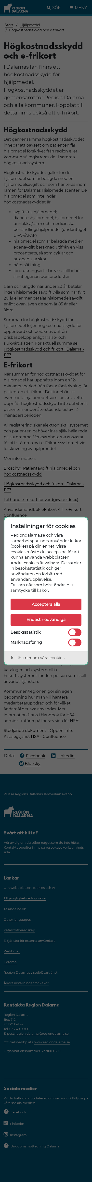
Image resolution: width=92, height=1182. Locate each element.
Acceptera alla (46, 604)
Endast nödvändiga (46, 619)
